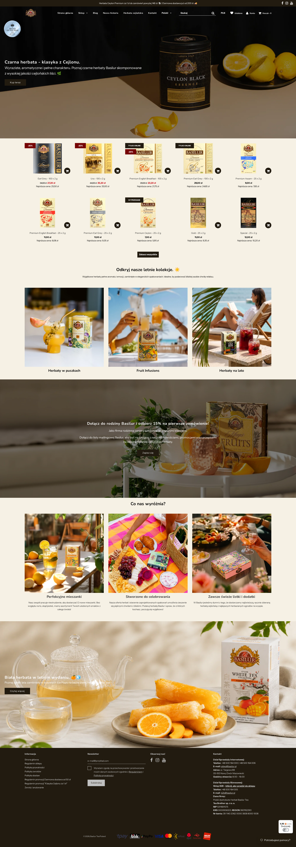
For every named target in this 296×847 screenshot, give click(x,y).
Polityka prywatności (34, 767)
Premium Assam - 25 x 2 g (248, 178)
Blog (95, 13)
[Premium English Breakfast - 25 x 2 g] (47, 212)
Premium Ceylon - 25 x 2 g (148, 233)
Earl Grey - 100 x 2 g (47, 178)
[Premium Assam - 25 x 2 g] (248, 158)
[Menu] (291, 822)
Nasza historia (110, 13)
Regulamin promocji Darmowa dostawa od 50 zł (48, 779)
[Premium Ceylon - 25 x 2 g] (148, 212)
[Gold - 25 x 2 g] (198, 212)
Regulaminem (135, 771)
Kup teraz (15, 82)
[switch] (286, 830)
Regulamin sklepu (33, 763)
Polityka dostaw (32, 775)
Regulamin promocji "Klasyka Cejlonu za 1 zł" (46, 783)
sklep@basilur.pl (228, 766)
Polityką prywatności (103, 775)
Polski (165, 13)
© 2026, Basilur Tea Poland (94, 836)
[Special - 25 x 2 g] (248, 212)
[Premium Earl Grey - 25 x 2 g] (98, 212)
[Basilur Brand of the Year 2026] (12, 28)
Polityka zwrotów (33, 771)
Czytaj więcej (17, 691)
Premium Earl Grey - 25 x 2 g (98, 233)
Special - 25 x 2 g (248, 233)
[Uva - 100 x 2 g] (98, 158)
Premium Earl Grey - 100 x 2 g (198, 178)
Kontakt (152, 13)
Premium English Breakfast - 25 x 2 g (48, 233)
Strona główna (65, 13)
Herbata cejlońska (133, 13)
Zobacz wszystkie (148, 254)
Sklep (81, 13)
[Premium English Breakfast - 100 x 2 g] (148, 158)
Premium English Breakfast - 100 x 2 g (148, 178)
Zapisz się (148, 453)
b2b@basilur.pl (228, 793)
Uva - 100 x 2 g (98, 178)
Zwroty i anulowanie (34, 787)
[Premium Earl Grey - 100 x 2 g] (198, 158)
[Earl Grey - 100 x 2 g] (47, 158)
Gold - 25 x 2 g (198, 233)
